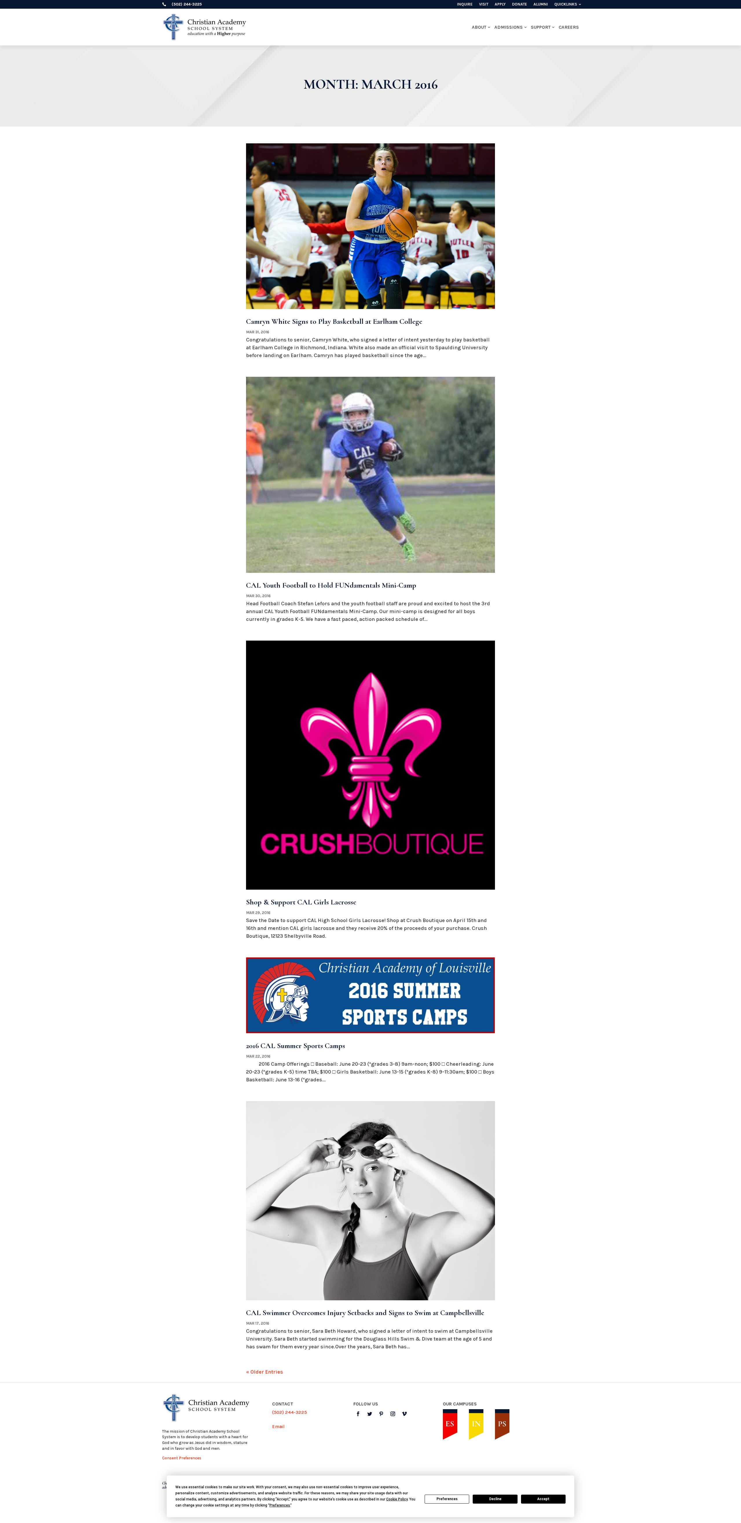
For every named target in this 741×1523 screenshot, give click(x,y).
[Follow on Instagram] (392, 1413)
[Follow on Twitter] (369, 1413)
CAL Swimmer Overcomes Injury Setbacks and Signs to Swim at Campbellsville (365, 1312)
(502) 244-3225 (289, 1412)
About (479, 27)
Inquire (465, 4)
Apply (500, 4)
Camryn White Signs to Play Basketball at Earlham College (334, 321)
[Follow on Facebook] (358, 1413)
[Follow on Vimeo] (404, 1413)
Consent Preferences (181, 1458)
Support (541, 27)
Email (278, 1426)
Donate (519, 4)
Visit (483, 4)
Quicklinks (565, 4)
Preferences (447, 1499)
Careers (569, 27)
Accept (543, 1499)
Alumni (540, 4)
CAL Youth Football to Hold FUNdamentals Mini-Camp (331, 585)
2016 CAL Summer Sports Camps (295, 1045)
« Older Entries (264, 1372)
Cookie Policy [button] (397, 1499)
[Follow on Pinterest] (381, 1413)
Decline (495, 1499)
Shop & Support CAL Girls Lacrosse (301, 901)
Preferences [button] (279, 1505)
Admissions (508, 27)
